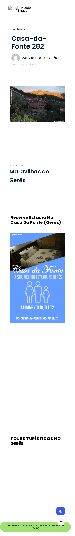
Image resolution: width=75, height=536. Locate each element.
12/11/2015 (18, 28)
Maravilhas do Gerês (35, 58)
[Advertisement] (37, 378)
